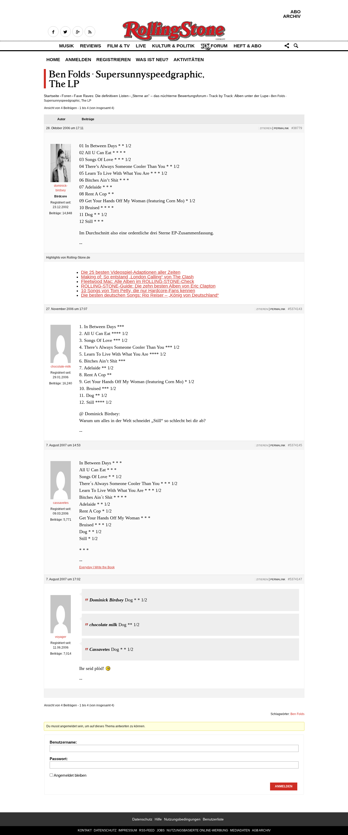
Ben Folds (297, 714)
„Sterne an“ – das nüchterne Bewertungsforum (168, 96)
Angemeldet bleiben (70, 775)
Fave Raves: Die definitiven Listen (101, 96)
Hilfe (158, 819)
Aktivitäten (188, 59)
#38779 (296, 128)
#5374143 (295, 309)
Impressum (127, 830)
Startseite (51, 96)
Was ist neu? (152, 59)
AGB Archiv (261, 830)
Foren (66, 96)
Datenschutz (142, 819)
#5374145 (295, 445)
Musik (66, 45)
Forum (219, 45)
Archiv (292, 16)
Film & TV (118, 45)
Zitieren (266, 128)
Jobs (161, 830)
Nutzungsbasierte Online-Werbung (197, 830)
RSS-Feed (147, 830)
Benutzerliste (213, 819)
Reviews (90, 45)
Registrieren (113, 59)
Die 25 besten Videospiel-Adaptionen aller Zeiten (130, 272)
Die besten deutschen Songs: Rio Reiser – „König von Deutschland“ (150, 295)
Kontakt (85, 830)
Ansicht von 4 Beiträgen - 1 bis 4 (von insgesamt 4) (79, 108)
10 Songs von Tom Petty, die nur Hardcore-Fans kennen (138, 290)
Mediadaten (240, 830)
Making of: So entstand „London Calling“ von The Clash (137, 276)
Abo (295, 11)
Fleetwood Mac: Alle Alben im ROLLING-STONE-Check (137, 281)
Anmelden (78, 59)
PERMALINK (281, 128)
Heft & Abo (247, 45)
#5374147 (295, 579)
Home (53, 59)
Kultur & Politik (173, 45)
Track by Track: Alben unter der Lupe (239, 96)
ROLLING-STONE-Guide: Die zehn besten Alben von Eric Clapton (148, 286)
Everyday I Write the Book (97, 567)
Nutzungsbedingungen (182, 819)
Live (141, 45)
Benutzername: (63, 742)
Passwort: (59, 759)
